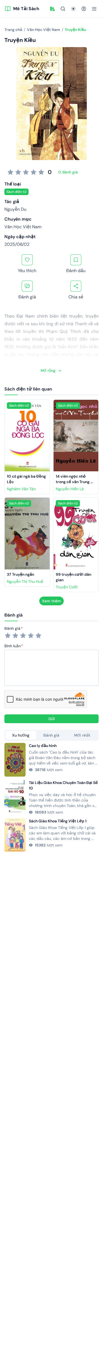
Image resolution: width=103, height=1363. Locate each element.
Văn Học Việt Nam (22, 227)
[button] (52, 8)
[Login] (83, 8)
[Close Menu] (94, 8)
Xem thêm (51, 600)
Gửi (51, 718)
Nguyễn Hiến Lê (70, 488)
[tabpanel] (51, 797)
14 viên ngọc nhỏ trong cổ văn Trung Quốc (73, 482)
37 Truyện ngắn (20, 574)
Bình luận (12, 645)
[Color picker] (52, 8)
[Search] (63, 8)
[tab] (20, 735)
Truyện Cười (66, 586)
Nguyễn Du (15, 209)
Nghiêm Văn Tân (21, 488)
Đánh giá (12, 628)
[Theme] (73, 8)
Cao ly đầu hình (43, 745)
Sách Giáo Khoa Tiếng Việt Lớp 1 (58, 821)
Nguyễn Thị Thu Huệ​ (25, 581)
